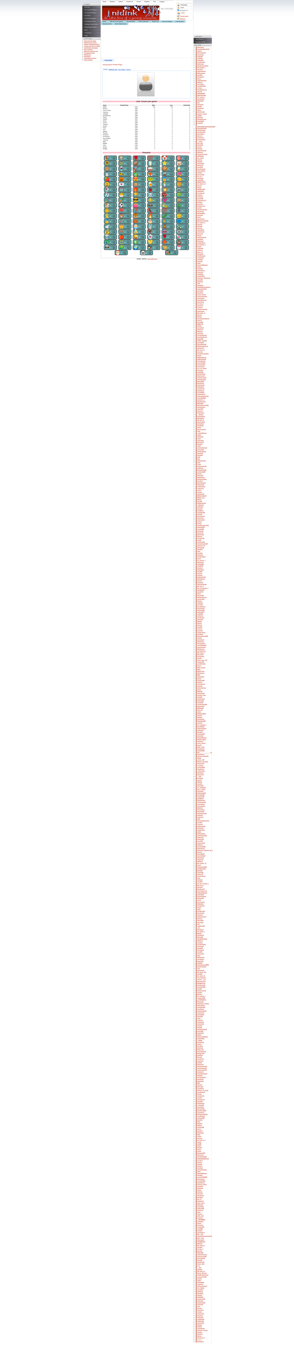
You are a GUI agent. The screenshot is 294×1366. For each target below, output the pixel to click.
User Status (122, 69)
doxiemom (200, 108)
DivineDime (200, 1103)
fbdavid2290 (201, 527)
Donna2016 (200, 811)
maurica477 (200, 1012)
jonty (199, 1018)
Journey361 (200, 599)
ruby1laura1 (201, 905)
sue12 (199, 900)
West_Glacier (201, 667)
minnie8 (199, 508)
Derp (198, 1121)
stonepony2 (201, 902)
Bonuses (87, 7)
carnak (199, 523)
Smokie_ (200, 1027)
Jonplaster (200, 1088)
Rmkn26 (199, 1243)
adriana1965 (201, 1118)
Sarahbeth (200, 425)
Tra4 (198, 283)
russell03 (200, 167)
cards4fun (200, 274)
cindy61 (199, 492)
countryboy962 (201, 1277)
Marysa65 (200, 937)
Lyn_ (198, 1265)
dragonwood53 (202, 813)
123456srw (200, 798)
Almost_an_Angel (202, 1090)
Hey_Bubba (200, 1288)
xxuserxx (200, 630)
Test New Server (200, 42)
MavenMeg (200, 418)
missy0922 (200, 1206)
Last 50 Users (180, 21)
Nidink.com (87, 54)
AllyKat (199, 326)
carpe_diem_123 (202, 660)
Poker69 (199, 161)
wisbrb (199, 51)
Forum (128, 69)
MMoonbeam (201, 73)
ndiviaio (199, 172)
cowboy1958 (201, 998)
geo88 (199, 540)
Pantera (199, 601)
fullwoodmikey (201, 728)
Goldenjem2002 (202, 867)
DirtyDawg (200, 929)
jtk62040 (199, 963)
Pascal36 (200, 455)
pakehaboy (200, 569)
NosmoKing (201, 608)
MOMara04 (200, 708)
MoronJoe (200, 1155)
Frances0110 (201, 1258)
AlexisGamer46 (201, 584)
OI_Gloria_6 (201, 931)
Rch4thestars (201, 256)
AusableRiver (201, 606)
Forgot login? (184, 16)
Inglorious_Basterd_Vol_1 (205, 850)
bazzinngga (201, 219)
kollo (198, 457)
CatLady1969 (201, 1302)
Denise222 (200, 1001)
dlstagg (199, 1332)
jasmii (199, 427)
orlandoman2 (201, 361)
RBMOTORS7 (201, 182)
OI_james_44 (201, 976)
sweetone (200, 1061)
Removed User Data (90, 41)
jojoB (199, 446)
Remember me (184, 10)
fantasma (200, 233)
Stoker (199, 246)
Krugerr (199, 1308)
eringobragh (201, 516)
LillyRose (200, 603)
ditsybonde (200, 617)
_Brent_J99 (200, 759)
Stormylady (200, 174)
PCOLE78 (200, 1304)
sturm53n (200, 1289)
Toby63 (199, 715)
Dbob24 (199, 1295)
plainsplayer (201, 270)
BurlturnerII (200, 1053)
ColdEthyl (200, 510)
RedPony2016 (201, 739)
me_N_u (199, 176)
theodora (200, 215)
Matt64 (199, 933)
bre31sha (200, 1315)
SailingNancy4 (201, 357)
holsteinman (201, 416)
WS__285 (200, 1234)
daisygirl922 (201, 610)
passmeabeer (201, 139)
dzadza (199, 1094)
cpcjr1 (199, 490)
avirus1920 (200, 449)
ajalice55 (200, 815)
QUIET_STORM (202, 340)
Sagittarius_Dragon (203, 1003)
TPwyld (199, 638)
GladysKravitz (201, 460)
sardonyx (200, 1210)
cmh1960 (200, 614)
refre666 (199, 697)
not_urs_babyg (202, 368)
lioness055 (200, 595)
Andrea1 (199, 1192)
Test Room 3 (199, 39)
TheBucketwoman (202, 1275)
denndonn (200, 1310)
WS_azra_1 (200, 885)
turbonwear (200, 311)
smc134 (199, 91)
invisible (199, 553)
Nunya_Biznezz (202, 1273)
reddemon (200, 730)
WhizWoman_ (201, 800)
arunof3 (199, 228)
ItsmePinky (200, 1042)
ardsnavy (200, 411)
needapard (200, 1195)
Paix (198, 459)
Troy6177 (200, 481)
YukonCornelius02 (202, 756)
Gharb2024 (200, 121)
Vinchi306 (200, 702)
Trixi (198, 968)
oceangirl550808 (202, 1177)
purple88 (200, 279)
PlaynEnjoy (200, 77)
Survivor (199, 1214)
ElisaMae (200, 1197)
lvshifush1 (200, 1201)
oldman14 (200, 1317)
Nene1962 (200, 339)
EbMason (200, 152)
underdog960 (201, 472)
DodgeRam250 (201, 344)
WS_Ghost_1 (201, 1245)
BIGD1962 (200, 403)
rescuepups (201, 366)
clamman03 (200, 494)
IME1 (198, 675)
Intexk (199, 1142)
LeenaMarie (200, 1014)
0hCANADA (200, 726)
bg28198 (199, 56)
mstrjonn (200, 1217)
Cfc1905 (199, 571)
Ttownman (200, 302)
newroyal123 (201, 843)
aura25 (199, 745)
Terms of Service (143, 21)
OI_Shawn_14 (201, 183)
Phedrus (199, 202)
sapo (198, 1212)
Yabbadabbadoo (202, 892)
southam (200, 1168)
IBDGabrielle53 (201, 496)
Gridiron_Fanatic (202, 1330)
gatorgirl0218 (201, 856)
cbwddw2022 (201, 1007)
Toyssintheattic (202, 335)
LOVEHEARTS (201, 999)
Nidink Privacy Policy (90, 42)
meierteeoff (200, 639)
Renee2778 (200, 442)
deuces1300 (201, 693)
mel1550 (199, 974)
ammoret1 (200, 859)
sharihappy (200, 769)
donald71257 (201, 911)
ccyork (199, 147)
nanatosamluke (202, 1169)
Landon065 (200, 1227)
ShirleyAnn (200, 641)
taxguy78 (200, 874)
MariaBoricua (201, 983)
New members (88, 49)
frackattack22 (201, 132)
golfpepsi (200, 616)
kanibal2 (199, 1131)
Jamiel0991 (200, 230)
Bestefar (199, 226)
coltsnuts (200, 333)
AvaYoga (200, 204)
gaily (198, 431)
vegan (199, 665)
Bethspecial (201, 848)
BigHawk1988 (201, 721)
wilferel (199, 1162)
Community (108, 60)
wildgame (200, 1188)
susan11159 (200, 796)
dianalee (199, 1175)
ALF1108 (200, 604)
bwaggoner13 (201, 981)
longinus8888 (201, 846)
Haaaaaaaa (200, 1132)
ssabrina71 (200, 257)
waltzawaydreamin (203, 396)
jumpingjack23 (201, 966)
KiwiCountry (201, 376)
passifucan (200, 1009)
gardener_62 (201, 545)
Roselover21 (201, 889)
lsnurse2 (200, 261)
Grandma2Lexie (202, 337)
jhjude (199, 1190)
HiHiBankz (200, 156)
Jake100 (199, 686)
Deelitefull (200, 1079)
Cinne (199, 689)
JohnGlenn (200, 1024)
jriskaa (199, 678)
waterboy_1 (200, 399)
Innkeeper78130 (202, 1029)
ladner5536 (200, 381)
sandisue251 (201, 542)
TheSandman (201, 130)
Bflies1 (199, 499)
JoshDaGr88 (201, 512)
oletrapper (200, 531)
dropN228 (200, 372)
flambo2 (199, 717)
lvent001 (199, 75)
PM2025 (199, 782)
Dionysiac (200, 1086)
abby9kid (200, 239)
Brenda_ (199, 994)
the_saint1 (200, 158)
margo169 (200, 961)
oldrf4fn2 (200, 634)
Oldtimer (200, 845)
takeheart (200, 281)
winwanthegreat (202, 447)
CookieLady (201, 193)
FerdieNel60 (201, 795)
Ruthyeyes (200, 64)
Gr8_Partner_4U (202, 891)
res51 (199, 263)
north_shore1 (201, 743)
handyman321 (201, 379)
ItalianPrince (201, 477)
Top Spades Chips (89, 21)
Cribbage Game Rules (91, 24)
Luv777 (199, 780)
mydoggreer (201, 385)
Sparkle (199, 621)
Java (198, 878)
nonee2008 (200, 529)
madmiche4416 (201, 1011)
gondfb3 (200, 881)
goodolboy (200, 959)
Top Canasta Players (90, 10)
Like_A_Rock (201, 789)
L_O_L (199, 1339)
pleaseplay (200, 1081)
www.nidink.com (152, 259)
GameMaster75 (201, 300)
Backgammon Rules (90, 27)
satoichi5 (200, 453)
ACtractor (200, 1225)
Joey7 (199, 865)
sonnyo (199, 628)
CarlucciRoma (201, 688)
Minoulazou (201, 1179)
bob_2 (199, 78)
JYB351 (199, 115)
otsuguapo (200, 953)
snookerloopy (201, 651)
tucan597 (200, 841)
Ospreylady (200, 763)
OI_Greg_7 (200, 303)
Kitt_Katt (200, 143)
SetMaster (200, 507)
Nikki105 (199, 691)
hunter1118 (200, 662)
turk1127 (199, 1230)
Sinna (199, 593)
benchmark (200, 913)
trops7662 (200, 1031)
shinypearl (200, 946)
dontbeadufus (201, 451)
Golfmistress (201, 486)
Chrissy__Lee (201, 979)
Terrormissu (201, 809)
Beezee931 (200, 898)
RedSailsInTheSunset (203, 287)
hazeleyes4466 (201, 1110)
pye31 (199, 907)
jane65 (199, 658)
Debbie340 (200, 1321)
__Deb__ (200, 776)
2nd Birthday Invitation (91, 48)
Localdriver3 (201, 1116)
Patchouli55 (201, 680)
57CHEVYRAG (201, 944)
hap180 (199, 988)
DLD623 (199, 514)
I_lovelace (200, 765)
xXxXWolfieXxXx (202, 939)
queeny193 (200, 1313)
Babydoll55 (200, 706)
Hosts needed (88, 60)
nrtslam (199, 1312)
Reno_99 (200, 252)
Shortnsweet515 (202, 1066)
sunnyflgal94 (201, 363)
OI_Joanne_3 (201, 222)
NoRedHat (200, 60)
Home (104, 21)
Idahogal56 (200, 1208)
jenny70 (199, 580)
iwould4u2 (200, 1107)
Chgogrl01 (200, 54)
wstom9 (199, 723)
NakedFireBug (201, 713)
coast (199, 438)
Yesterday (200, 370)
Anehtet (199, 1025)
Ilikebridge (200, 904)
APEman (200, 861)
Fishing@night (201, 377)
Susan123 (200, 532)
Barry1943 (200, 654)
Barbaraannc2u (202, 597)
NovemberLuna (202, 89)
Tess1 (199, 558)
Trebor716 (200, 837)
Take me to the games (116, 21)
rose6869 (200, 1228)
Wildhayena (200, 957)
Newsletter (87, 56)
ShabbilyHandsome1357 (204, 1236)
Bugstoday (200, 534)
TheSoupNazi (201, 556)
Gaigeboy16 (201, 1099)
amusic (199, 473)
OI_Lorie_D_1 (201, 1140)
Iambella (199, 444)
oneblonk (200, 1284)
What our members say (91, 51)
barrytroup (200, 211)
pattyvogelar (201, 422)
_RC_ (199, 928)
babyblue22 (200, 1262)
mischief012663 (202, 1156)
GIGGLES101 (201, 374)
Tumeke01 (200, 791)
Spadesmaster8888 (203, 965)
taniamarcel (200, 748)
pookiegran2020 (202, 704)
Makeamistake (201, 95)
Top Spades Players (90, 12)
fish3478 (199, 1120)
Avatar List (155, 21)
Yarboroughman (202, 1286)
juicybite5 (200, 291)
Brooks (199, 316)
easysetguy (200, 656)
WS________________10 (204, 752)
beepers (199, 1166)
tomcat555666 (201, 398)
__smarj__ (200, 141)
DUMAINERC (201, 93)
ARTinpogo (200, 673)
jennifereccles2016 (203, 353)
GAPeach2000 (201, 793)
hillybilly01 (200, 387)
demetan (200, 915)
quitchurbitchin (202, 1068)
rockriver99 (200, 1323)
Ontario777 (200, 137)
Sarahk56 (200, 948)
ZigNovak (200, 468)
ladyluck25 (200, 700)
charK (199, 267)
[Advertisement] (147, 41)
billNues (199, 82)
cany (198, 955)
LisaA (199, 464)
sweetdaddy (201, 1328)
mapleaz (199, 1164)
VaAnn (199, 832)
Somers (199, 852)
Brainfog (200, 1334)
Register (182, 19)
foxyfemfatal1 (201, 1077)
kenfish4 (200, 887)
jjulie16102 (200, 1033)
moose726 (200, 84)
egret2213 (200, 285)
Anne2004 (200, 920)
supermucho (201, 407)
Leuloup (199, 307)
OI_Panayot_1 (201, 244)
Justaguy (200, 824)
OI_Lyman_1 (201, 97)
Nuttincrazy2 (201, 206)
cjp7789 (199, 501)
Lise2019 (200, 259)
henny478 (200, 475)
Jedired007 (200, 894)
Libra (199, 1171)
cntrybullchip (201, 876)
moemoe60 (200, 1127)
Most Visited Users (120, 24)
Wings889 (200, 1252)
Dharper (199, 1325)
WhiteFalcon (201, 579)
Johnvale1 (200, 440)
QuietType (200, 518)
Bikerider (200, 331)
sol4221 (199, 1062)
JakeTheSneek (201, 237)
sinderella (200, 248)
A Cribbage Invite (89, 53)
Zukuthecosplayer (202, 65)
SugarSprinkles (202, 128)
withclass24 (201, 1005)
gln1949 (199, 1247)
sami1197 (200, 123)
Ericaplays (200, 1341)
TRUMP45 (200, 566)
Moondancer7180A (203, 405)
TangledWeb (201, 750)
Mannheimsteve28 (202, 220)
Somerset (200, 1048)
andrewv (200, 250)
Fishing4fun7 (201, 394)
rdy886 (199, 1144)
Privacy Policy (131, 21)
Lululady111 (201, 388)
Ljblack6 (199, 879)
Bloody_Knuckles (202, 761)
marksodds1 (201, 830)
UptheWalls (200, 1282)
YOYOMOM (200, 392)
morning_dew (201, 695)
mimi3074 (200, 592)
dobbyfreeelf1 (201, 577)
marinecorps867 (202, 835)
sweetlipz (200, 1186)
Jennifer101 (200, 99)
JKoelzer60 (200, 547)
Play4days (200, 254)
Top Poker (87, 15)
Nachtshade (201, 112)
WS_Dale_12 (201, 1271)
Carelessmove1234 (203, 525)
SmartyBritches (202, 737)
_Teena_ (199, 88)
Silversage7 (200, 1240)
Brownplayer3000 (202, 636)
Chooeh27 (200, 922)
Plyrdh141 (200, 1293)
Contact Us (87, 32)
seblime (199, 159)
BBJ (198, 1083)
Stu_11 (199, 1199)
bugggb (199, 224)
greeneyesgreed (202, 296)
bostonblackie (201, 1051)
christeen (200, 196)
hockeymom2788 (202, 543)
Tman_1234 (200, 1264)
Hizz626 (199, 1260)
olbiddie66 (200, 191)
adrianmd (200, 1301)
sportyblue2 (201, 804)
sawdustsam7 (201, 647)
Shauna (199, 625)
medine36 (200, 436)
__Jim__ (199, 1267)
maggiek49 (200, 163)
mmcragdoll (201, 519)
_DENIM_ (200, 1040)
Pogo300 (200, 1016)
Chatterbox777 (201, 200)
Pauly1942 (200, 872)
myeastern (200, 1072)
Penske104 (200, 935)
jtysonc (199, 315)
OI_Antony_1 (201, 560)
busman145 (200, 538)
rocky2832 (200, 180)
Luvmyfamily (201, 364)
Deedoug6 (200, 1064)
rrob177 (199, 320)
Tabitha (199, 1326)
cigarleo (199, 992)
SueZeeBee (200, 676)
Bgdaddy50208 (201, 470)
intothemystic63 (202, 1073)
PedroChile (200, 484)
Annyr (199, 1129)
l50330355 (200, 1297)
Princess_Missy (202, 1184)
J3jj (198, 924)
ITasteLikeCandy (202, 154)
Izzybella (200, 1046)
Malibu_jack (201, 497)
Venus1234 (200, 839)
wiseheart (200, 582)
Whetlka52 (200, 101)
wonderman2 (201, 169)
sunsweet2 (200, 327)
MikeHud (200, 940)
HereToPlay (200, 134)
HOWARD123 (201, 1241)
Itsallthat (200, 1055)
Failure (199, 1035)
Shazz (199, 110)
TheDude (200, 58)
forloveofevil (201, 684)
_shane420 (200, 1105)
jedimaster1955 (201, 1256)
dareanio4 (200, 104)
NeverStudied (201, 483)
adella (199, 435)
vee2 (198, 551)
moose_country (202, 113)
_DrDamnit (200, 505)
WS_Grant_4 (201, 1337)
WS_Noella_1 (201, 67)
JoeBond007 (201, 926)
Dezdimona (200, 754)
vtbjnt (199, 712)
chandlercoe (201, 1182)
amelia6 (199, 1251)
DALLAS (200, 710)
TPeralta (199, 148)
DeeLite (199, 918)
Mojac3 (199, 623)
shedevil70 (200, 348)
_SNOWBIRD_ (201, 1219)
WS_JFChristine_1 (202, 588)
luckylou (200, 195)
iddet (199, 669)
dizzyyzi (199, 136)
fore (198, 102)
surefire (199, 1097)
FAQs (86, 35)
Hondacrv (200, 778)
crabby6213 (200, 612)
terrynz (199, 185)
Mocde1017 (200, 383)
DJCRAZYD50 (201, 868)
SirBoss (199, 1125)
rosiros (199, 521)
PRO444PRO (201, 213)
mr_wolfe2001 (201, 787)
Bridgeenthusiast (202, 346)
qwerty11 (200, 352)
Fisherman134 (201, 802)
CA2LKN (200, 1020)
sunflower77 (201, 1232)
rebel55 (199, 106)
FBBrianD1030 (201, 359)
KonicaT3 (200, 305)
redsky (199, 1136)
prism (199, 217)
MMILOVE (200, 324)
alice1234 (200, 292)
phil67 (199, 1280)
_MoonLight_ (201, 771)
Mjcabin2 (200, 732)
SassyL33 (200, 165)
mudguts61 (200, 719)
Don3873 (200, 549)
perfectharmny (201, 916)
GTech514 (200, 828)
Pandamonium (201, 119)
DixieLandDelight (202, 1036)
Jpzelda (199, 784)
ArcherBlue (200, 564)
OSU (198, 819)
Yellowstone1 (201, 632)
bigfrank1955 (201, 1153)
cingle (199, 1151)
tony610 (199, 822)
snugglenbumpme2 (203, 318)
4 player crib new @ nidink (92, 46)
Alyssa (199, 235)
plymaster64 (201, 699)
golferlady (200, 1221)
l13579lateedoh (201, 80)
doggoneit (200, 774)
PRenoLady (200, 671)
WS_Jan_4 (200, 586)
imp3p (199, 1223)
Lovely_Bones (201, 294)
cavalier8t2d (201, 276)
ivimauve (200, 69)
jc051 (199, 909)
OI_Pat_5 (200, 1160)
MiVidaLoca (200, 649)
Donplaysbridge (202, 209)
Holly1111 (200, 1205)
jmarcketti (200, 736)
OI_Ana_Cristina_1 (203, 883)
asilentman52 (201, 826)
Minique (199, 536)
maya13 (199, 573)
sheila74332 (200, 1038)
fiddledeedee (201, 833)
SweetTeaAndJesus (203, 820)
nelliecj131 (200, 488)
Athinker (200, 1075)
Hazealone (200, 772)
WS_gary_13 (201, 350)
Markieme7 (200, 562)
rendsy (199, 1044)
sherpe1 (199, 1138)
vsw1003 (200, 1101)
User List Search (167, 21)
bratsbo (199, 1147)
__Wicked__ (201, 414)
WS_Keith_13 (201, 313)
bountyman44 (201, 429)
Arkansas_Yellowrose (203, 278)
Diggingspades (202, 479)
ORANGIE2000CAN (203, 1158)
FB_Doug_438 (201, 972)
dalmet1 (199, 1269)
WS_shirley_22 (201, 863)
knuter (199, 187)
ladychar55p (201, 1108)
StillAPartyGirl (201, 503)
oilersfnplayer (201, 71)
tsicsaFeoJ (200, 1059)
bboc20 (199, 1057)
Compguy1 (200, 1112)
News (86, 30)
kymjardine (200, 1022)
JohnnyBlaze (201, 171)
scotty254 (200, 198)
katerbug (200, 568)
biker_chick (200, 747)
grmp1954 (200, 785)
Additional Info (113, 69)
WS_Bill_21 (200, 420)
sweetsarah (200, 970)
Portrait (105, 69)
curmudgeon (201, 806)
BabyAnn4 (200, 47)
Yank (198, 462)
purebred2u (200, 1096)
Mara (198, 1134)
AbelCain (200, 329)
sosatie (199, 207)
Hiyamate (200, 555)
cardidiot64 (200, 1319)
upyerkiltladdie (201, 645)
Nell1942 (199, 870)
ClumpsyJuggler (202, 309)
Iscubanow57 (201, 985)
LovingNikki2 (201, 1181)
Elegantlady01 (201, 52)
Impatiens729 (201, 401)
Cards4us (200, 741)
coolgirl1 (200, 942)
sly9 (198, 1306)
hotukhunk (200, 950)
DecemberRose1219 (203, 49)
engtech (199, 1085)
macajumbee (201, 1092)
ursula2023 (200, 342)
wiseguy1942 (201, 1299)
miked (199, 1145)
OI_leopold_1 (201, 996)
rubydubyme (201, 62)
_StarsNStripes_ (202, 433)
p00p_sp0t (200, 1216)
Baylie (199, 758)
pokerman (200, 817)
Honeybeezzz (201, 643)
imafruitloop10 (201, 150)
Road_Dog (200, 1049)
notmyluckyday (202, 466)
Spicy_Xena (200, 1203)
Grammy (200, 575)
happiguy (200, 619)
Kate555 (199, 627)
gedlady (199, 682)
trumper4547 (201, 734)
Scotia (199, 355)
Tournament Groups (90, 58)
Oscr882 (199, 952)
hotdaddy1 (200, 423)
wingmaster (201, 231)
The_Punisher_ (201, 977)
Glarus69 (200, 117)
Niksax (199, 1336)
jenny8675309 (201, 86)
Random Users (107, 24)
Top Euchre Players (90, 18)
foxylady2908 (201, 987)
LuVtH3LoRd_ (201, 663)
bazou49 (200, 1193)
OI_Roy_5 (200, 1249)
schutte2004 (201, 767)
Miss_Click (200, 1238)
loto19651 (200, 322)
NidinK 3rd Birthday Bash (91, 44)
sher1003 (200, 268)
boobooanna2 (201, 990)
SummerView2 (201, 896)
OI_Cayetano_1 (202, 725)
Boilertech (200, 241)
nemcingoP (200, 298)
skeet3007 (200, 409)
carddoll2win (201, 243)
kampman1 (200, 857)
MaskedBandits (202, 1173)
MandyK (199, 1123)
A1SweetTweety (202, 1254)
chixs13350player (202, 265)
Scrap (199, 1149)
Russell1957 (201, 854)
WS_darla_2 (200, 652)
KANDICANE (201, 189)
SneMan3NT (201, 590)
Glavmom (200, 272)
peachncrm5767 (202, 1070)
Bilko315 (200, 808)
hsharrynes (200, 412)
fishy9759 (200, 145)
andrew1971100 (202, 289)
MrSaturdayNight (202, 1114)
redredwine (200, 390)
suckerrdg (200, 178)
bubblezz (200, 1291)
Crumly (199, 1278)
